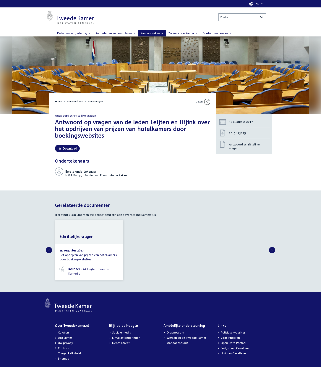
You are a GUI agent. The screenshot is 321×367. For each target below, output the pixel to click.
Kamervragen (95, 101)
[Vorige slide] (49, 250)
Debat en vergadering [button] (72, 33)
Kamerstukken (75, 101)
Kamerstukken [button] (151, 33)
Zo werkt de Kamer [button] (181, 33)
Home (58, 101)
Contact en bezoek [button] (216, 33)
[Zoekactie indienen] (262, 17)
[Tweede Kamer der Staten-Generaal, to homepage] (70, 17)
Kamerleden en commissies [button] (114, 33)
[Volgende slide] (272, 250)
